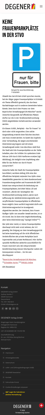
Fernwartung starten (22, 413)
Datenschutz (10, 363)
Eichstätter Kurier (11, 262)
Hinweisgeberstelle (12, 358)
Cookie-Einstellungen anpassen (17, 387)
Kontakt (8, 377)
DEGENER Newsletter (13, 372)
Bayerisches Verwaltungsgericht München (19, 259)
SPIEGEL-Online (27, 262)
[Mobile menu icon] (41, 6)
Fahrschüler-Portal (12, 382)
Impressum (10, 353)
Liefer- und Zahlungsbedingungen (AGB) (20, 367)
